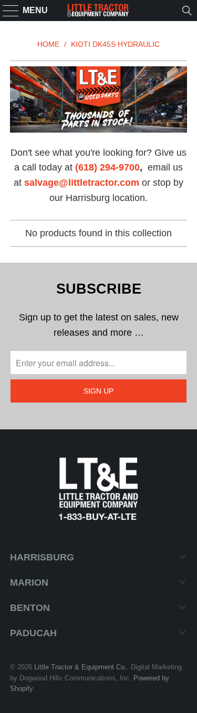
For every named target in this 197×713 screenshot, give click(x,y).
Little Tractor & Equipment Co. (80, 667)
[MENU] (6, 10)
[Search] (187, 10)
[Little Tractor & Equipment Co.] (98, 10)
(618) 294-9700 (107, 167)
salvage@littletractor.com (81, 182)
